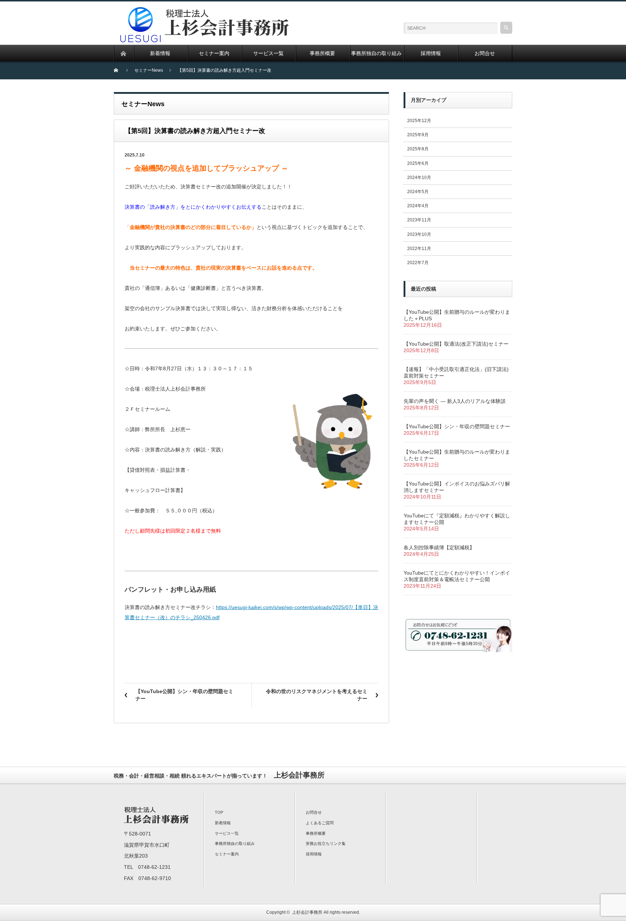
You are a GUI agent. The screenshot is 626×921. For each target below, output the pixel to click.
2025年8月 (418, 148)
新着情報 (223, 823)
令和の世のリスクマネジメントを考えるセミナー (316, 694)
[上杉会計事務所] (206, 11)
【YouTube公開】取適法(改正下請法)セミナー (456, 344)
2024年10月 (419, 177)
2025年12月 (419, 120)
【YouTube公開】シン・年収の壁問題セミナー (184, 694)
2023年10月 (419, 234)
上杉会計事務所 (307, 912)
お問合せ (314, 812)
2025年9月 (418, 134)
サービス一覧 (227, 833)
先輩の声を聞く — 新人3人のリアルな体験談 (455, 401)
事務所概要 (316, 833)
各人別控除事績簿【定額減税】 (439, 547)
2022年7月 (418, 262)
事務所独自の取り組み (235, 843)
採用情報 (314, 854)
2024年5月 (418, 191)
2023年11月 (419, 219)
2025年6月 (418, 163)
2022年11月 (419, 248)
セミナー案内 (227, 854)
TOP (219, 812)
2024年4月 (418, 205)
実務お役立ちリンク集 (326, 843)
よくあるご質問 (320, 823)
